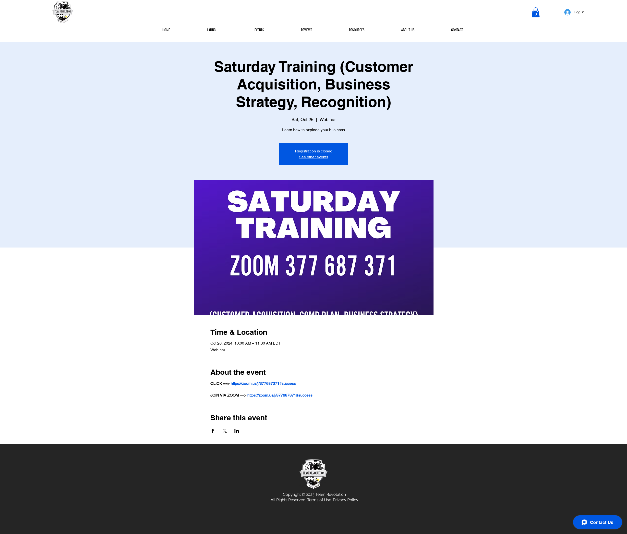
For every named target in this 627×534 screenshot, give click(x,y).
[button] (535, 12)
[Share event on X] (224, 431)
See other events (313, 157)
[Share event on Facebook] (212, 431)
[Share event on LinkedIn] (236, 431)
